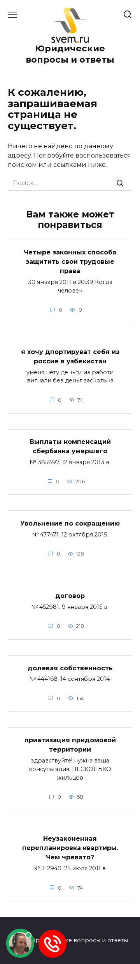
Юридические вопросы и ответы (70, 54)
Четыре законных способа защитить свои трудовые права (70, 262)
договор (70, 595)
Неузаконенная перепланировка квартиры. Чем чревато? (70, 848)
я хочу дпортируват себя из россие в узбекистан (70, 356)
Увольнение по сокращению (70, 523)
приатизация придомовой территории (70, 744)
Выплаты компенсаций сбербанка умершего (70, 446)
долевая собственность (70, 667)
